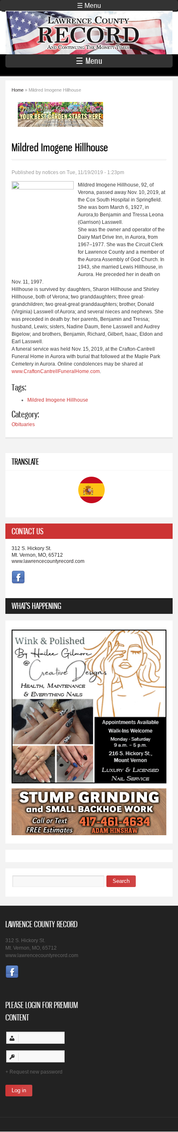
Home (18, 89)
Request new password (36, 1072)
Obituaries (23, 424)
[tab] (89, 531)
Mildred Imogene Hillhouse (57, 400)
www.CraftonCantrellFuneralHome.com (56, 371)
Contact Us (27, 531)
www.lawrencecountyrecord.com (48, 561)
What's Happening (36, 606)
